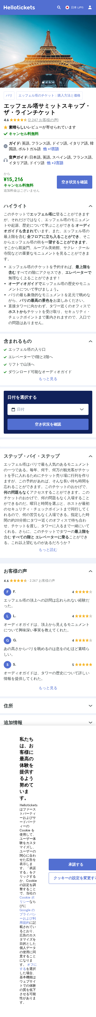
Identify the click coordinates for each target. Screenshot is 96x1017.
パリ (9, 95)
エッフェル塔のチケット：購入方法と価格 (49, 95)
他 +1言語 (51, 149)
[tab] (48, 206)
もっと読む (48, 549)
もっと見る (48, 379)
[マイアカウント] (90, 7)
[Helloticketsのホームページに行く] (20, 7)
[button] (48, 206)
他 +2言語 (55, 163)
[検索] (59, 7)
